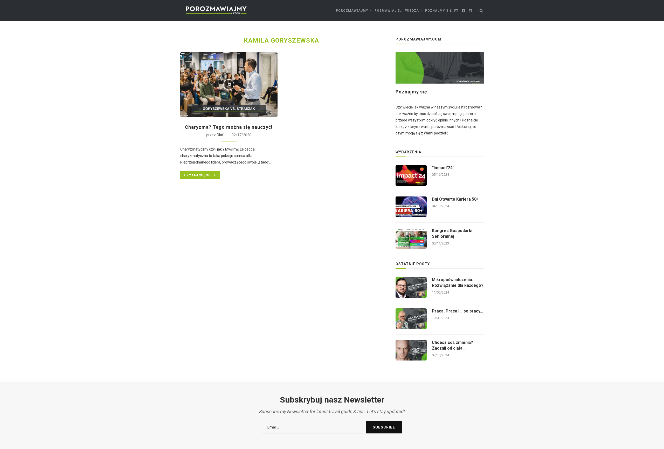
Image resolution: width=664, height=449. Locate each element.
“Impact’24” (443, 167)
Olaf (220, 135)
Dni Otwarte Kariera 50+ (455, 199)
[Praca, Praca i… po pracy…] (411, 318)
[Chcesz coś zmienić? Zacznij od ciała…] (411, 350)
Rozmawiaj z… (389, 10)
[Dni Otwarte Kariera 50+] (411, 206)
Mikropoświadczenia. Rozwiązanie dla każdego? (457, 282)
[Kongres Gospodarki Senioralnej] (411, 238)
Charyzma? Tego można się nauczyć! (229, 127)
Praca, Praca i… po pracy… (457, 311)
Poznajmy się (438, 10)
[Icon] (228, 84)
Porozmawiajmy (352, 10)
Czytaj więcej (198, 175)
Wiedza (412, 10)
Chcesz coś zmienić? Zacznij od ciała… (452, 345)
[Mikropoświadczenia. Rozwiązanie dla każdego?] (411, 287)
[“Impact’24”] (411, 175)
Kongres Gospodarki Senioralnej (452, 233)
